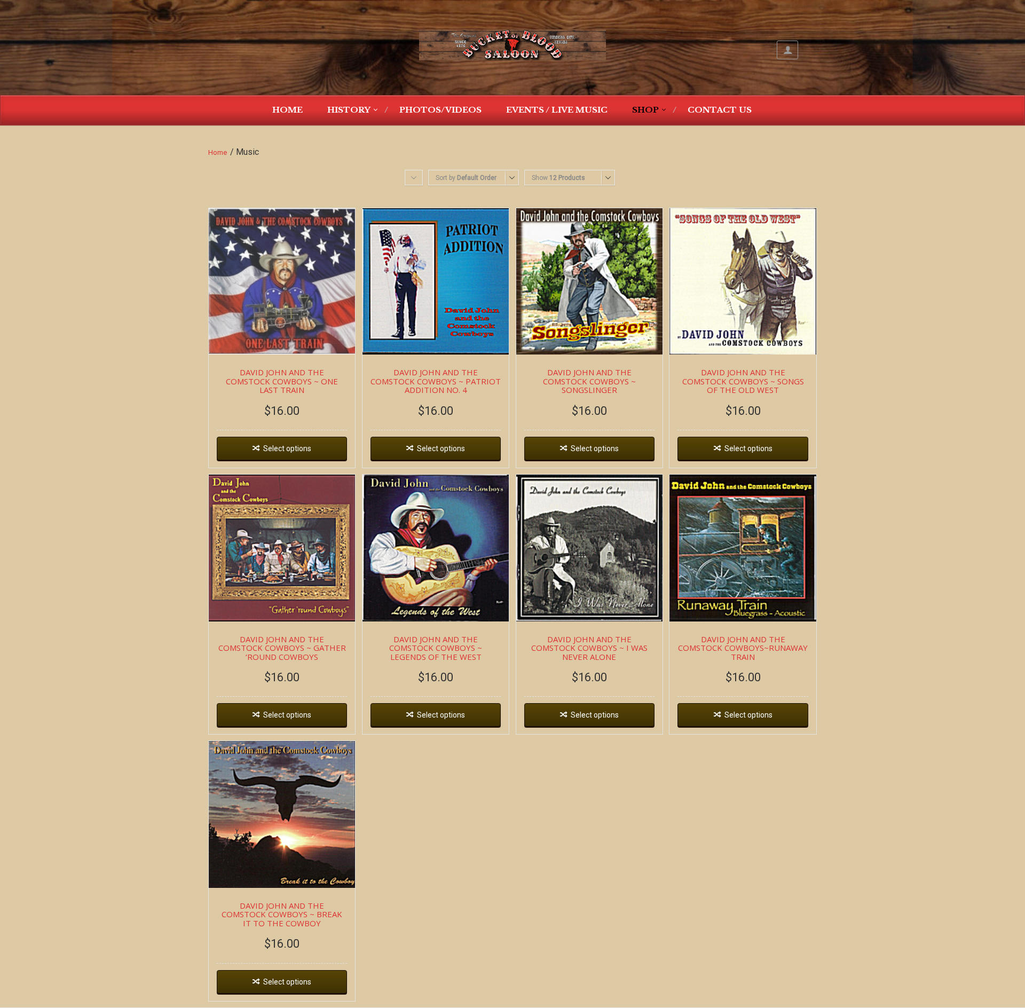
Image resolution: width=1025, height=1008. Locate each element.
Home (287, 110)
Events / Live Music (557, 110)
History (348, 110)
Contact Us (720, 110)
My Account (787, 50)
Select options (287, 448)
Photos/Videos (440, 110)
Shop (645, 110)
